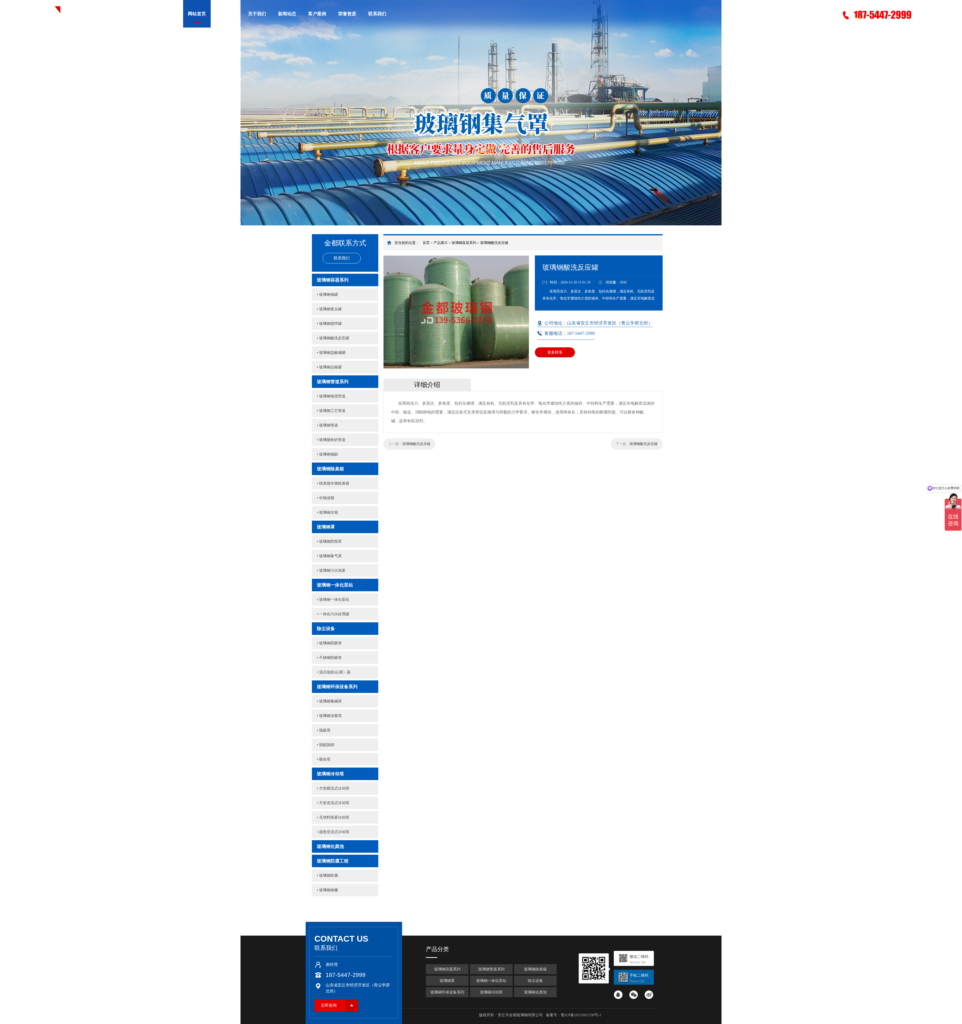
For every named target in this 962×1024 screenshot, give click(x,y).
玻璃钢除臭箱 (330, 468)
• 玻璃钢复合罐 (329, 309)
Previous (9, 112)
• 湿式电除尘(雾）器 (333, 672)
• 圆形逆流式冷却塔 (333, 832)
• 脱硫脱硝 (325, 745)
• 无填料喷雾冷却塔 (333, 817)
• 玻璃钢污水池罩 (331, 570)
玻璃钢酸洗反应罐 (494, 243)
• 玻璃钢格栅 (327, 890)
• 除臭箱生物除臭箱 (333, 483)
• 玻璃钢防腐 (327, 875)
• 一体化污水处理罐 (333, 614)
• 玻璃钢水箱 (327, 512)
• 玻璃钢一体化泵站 (333, 600)
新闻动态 (287, 13)
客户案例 (317, 13)
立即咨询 (329, 1005)
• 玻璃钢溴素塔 (329, 716)
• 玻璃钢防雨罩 (329, 541)
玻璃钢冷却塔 (330, 773)
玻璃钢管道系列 (332, 381)
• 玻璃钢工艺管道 (331, 411)
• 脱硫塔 (323, 730)
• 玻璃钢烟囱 (327, 454)
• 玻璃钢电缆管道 (331, 396)
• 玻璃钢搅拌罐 (329, 324)
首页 (426, 243)
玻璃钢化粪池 (330, 846)
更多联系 (554, 352)
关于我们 (257, 13)
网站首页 (197, 13)
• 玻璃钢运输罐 (329, 367)
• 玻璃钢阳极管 (329, 643)
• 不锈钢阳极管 (329, 658)
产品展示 (227, 13)
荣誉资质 (347, 13)
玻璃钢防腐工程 (332, 860)
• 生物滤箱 (325, 498)
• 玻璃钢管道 (327, 425)
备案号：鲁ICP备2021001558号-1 (573, 1015)
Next (953, 112)
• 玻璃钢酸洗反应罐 (333, 338)
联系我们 (377, 13)
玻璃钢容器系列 (464, 243)
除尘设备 (326, 628)
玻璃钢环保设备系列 (337, 686)
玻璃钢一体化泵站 (335, 585)
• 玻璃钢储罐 (327, 294)
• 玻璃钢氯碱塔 (329, 701)
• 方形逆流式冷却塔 (333, 803)
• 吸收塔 (323, 759)
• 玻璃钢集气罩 (329, 556)
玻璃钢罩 (326, 526)
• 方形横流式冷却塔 (333, 788)
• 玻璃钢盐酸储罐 (331, 353)
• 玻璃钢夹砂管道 (331, 440)
